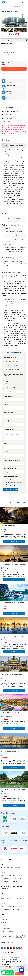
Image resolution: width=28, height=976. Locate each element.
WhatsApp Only (10, 485)
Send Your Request (11, 489)
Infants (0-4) (8, 421)
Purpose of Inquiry (10, 357)
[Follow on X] (11, 948)
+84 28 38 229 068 (16, 878)
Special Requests (9, 429)
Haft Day (8, 93)
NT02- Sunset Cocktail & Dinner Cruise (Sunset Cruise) (13, 564)
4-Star (8, 381)
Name (6, 443)
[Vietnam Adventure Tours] (6, 2)
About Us (4, 919)
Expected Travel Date (10, 388)
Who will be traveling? (11, 366)
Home (10, 6)
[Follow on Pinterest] (14, 948)
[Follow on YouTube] (20, 948)
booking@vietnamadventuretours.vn (11, 875)
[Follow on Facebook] (2, 948)
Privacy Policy (5, 928)
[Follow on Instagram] (5, 948)
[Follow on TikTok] (8, 948)
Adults (6, 404)
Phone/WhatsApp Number (12, 460)
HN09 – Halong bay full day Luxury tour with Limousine (12, 603)
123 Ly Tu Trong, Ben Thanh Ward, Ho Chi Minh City (12, 869)
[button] (25, 2)
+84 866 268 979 (15, 881)
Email (6, 452)
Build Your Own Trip (7, 931)
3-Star (8, 378)
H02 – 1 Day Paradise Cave (8, 525)
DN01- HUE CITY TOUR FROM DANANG (11, 674)
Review (3, 925)
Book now (14, 69)
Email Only (9, 479)
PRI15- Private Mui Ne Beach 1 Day (10, 751)
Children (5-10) (8, 412)
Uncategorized (17, 6)
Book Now (14, 541)
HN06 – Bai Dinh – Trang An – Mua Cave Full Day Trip (13, 790)
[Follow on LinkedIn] (17, 948)
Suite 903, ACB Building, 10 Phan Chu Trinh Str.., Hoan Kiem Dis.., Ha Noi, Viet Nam (12, 898)
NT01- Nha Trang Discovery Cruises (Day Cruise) (12, 636)
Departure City (9, 396)
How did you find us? (10, 468)
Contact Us (4, 922)
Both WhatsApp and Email (13, 482)
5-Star (8, 384)
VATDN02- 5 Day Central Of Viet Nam (11, 712)
